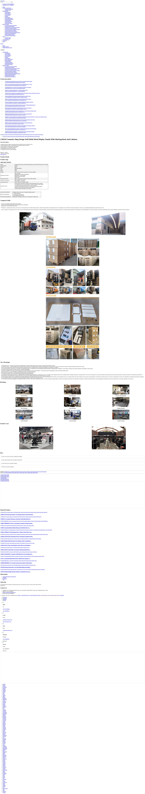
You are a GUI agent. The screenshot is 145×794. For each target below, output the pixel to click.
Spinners (6, 16)
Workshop (4, 577)
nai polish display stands (4, 476)
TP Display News (6, 39)
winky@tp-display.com (7, 621)
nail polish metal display (4, 479)
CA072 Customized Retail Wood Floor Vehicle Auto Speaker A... (15, 558)
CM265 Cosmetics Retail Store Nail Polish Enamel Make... (15, 117)
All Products (61, 595)
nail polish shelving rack (4, 480)
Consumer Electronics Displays (10, 30)
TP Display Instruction (9, 9)
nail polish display (3, 477)
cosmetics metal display (4, 475)
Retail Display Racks (25, 595)
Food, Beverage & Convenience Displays (12, 29)
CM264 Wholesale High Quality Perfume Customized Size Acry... (15, 571)
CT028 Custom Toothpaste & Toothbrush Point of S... (14, 94)
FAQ (4, 41)
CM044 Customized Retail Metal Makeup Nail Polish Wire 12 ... (15, 527)
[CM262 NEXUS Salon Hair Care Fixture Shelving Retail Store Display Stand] (14, 547)
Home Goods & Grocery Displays (11, 31)
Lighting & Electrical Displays (10, 33)
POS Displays (7, 17)
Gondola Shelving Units (45, 595)
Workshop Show (8, 10)
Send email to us (3, 154)
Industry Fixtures (6, 24)
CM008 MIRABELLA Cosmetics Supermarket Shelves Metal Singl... (16, 563)
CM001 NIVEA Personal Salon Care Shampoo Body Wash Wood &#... (17, 514)
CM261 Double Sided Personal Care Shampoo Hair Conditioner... (15, 541)
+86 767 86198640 (6, 609)
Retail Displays (5, 11)
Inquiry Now (2, 585)
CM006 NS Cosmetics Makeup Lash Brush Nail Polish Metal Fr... (15, 519)
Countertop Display (8, 21)
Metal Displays (7, 13)
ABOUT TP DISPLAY (7, 8)
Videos (4, 36)
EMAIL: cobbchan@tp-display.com (9, 592)
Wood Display (7, 53)
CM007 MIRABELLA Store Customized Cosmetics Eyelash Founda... (16, 523)
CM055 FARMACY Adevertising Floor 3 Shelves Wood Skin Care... (16, 532)
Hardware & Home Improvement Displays (12, 32)
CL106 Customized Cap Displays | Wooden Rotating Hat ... (15, 103)
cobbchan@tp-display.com (7, 619)
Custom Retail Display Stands (35, 595)
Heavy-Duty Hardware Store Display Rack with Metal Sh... (15, 85)
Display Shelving (8, 22)
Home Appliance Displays (9, 34)
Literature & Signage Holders (10, 35)
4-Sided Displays (8, 20)
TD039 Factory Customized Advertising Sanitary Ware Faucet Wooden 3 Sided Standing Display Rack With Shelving (25, 471)
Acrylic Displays (8, 14)
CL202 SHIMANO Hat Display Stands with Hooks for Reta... (16, 97)
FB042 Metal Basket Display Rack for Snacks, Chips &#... (15, 114)
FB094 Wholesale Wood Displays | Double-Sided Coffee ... (15, 132)
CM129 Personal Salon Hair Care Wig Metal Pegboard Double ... (15, 567)
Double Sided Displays (9, 19)
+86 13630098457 (6, 639)
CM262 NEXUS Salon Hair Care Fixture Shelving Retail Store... (15, 549)
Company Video (8, 37)
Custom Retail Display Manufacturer (9, 576)
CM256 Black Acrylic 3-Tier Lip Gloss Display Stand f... (15, 88)
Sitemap (19, 595)
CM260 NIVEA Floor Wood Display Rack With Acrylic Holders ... (15, 545)
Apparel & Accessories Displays (11, 28)
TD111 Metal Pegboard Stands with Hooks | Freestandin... (15, 126)
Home (4, 45)
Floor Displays (7, 15)
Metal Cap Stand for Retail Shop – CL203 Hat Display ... (15, 91)
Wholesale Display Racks (54, 595)
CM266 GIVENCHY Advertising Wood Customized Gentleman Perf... (16, 536)
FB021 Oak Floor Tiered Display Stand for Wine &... (14, 123)
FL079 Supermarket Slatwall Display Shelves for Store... (15, 106)
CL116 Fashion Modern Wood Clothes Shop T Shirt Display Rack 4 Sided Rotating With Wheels (20, 472)
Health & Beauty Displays (9, 26)
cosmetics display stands (4, 474)
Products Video (7, 38)
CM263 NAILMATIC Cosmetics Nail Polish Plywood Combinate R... (16, 554)
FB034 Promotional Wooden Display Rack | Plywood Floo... (16, 120)
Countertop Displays (8, 62)
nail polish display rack (4, 478)
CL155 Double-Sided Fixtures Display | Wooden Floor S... (15, 129)
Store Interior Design (8, 23)
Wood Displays (7, 12)
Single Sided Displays (9, 18)
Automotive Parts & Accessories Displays (12, 27)
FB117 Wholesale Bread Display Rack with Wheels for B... (15, 100)
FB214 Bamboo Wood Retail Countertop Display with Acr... (16, 109)
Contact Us (5, 40)
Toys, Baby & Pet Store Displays (11, 25)
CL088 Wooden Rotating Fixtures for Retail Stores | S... (15, 111)
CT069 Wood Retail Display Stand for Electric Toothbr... (15, 82)
